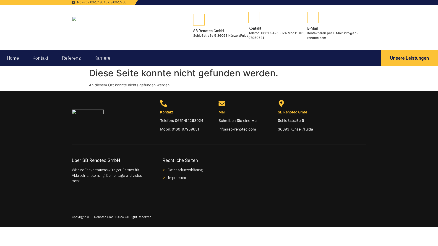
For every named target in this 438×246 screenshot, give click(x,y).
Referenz (71, 58)
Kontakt (40, 58)
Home (13, 58)
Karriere (102, 58)
